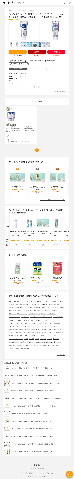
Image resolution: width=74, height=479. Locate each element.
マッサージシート (39, 332)
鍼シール (28, 345)
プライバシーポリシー (40, 473)
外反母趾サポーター (25, 335)
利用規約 (31, 473)
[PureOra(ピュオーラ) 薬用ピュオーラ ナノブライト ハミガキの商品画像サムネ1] (11, 44)
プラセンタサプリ (13, 329)
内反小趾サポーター (14, 335)
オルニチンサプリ (58, 317)
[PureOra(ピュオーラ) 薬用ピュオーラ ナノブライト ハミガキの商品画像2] (55, 30)
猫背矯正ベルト (35, 335)
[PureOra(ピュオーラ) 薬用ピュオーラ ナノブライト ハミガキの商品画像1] (24, 30)
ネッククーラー (21, 345)
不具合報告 (50, 473)
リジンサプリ (32, 323)
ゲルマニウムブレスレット (16, 339)
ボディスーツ (12, 314)
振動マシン (54, 310)
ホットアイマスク (50, 332)
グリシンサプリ (13, 320)
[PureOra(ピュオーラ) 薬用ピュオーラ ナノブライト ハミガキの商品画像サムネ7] (47, 44)
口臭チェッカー (46, 304)
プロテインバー (13, 310)
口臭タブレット (36, 304)
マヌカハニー (31, 307)
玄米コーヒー (49, 342)
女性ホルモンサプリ (32, 329)
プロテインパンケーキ (23, 310)
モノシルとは (41, 468)
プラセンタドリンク (40, 342)
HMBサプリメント (39, 310)
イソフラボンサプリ (14, 326)
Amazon (17, 52)
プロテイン (49, 307)
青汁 (18, 307)
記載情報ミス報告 (60, 91)
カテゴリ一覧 (33, 468)
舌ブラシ (33, 301)
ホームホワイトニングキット (55, 301)
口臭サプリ (28, 304)
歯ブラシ (11, 301)
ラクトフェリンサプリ (14, 317)
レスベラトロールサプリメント (45, 323)
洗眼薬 (57, 345)
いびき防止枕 (59, 332)
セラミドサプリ (34, 326)
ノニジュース (30, 342)
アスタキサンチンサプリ (45, 317)
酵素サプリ (43, 314)
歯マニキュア (12, 307)
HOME (37, 465)
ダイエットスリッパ (22, 314)
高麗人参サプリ (58, 323)
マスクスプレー (43, 345)
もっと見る (37, 87)
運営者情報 (24, 473)
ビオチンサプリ (24, 323)
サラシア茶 (43, 339)
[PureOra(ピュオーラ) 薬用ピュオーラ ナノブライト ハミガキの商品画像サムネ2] (17, 44)
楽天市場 (37, 52)
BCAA (31, 310)
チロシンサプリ (49, 320)
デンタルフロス (26, 301)
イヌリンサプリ (51, 314)
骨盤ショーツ (52, 335)
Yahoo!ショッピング (56, 51)
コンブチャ (23, 342)
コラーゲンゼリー (40, 307)
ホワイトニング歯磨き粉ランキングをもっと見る (52, 200)
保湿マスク (51, 345)
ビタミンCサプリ (58, 329)
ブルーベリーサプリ (56, 326)
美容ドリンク (57, 342)
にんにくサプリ (34, 317)
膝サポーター (44, 335)
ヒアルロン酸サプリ (44, 326)
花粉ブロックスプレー (14, 348)
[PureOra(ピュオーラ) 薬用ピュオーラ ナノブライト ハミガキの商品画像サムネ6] (41, 44)
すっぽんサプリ (25, 317)
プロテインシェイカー (58, 307)
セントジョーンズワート (37, 320)
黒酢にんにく (12, 345)
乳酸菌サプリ (22, 329)
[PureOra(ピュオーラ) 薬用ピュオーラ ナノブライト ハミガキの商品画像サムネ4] (29, 44)
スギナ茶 (49, 339)
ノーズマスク (34, 345)
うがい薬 (44, 301)
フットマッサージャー (28, 332)
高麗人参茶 (56, 339)
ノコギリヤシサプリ (14, 323)
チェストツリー (42, 329)
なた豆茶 (31, 339)
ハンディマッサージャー (15, 332)
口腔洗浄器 (22, 304)
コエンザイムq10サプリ (24, 320)
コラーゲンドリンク (14, 342)
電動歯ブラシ (17, 301)
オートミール (23, 307)
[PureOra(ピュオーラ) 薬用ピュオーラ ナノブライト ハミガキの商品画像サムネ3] (23, 44)
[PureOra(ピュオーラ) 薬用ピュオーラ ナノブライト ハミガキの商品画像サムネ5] (35, 44)
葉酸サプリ (50, 329)
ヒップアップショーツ (34, 314)
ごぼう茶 (26, 339)
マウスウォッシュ (13, 304)
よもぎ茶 (37, 339)
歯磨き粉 (39, 301)
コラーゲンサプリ (24, 326)
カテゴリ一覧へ (61, 355)
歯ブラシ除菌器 (55, 304)
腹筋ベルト (48, 310)
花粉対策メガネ (25, 348)
